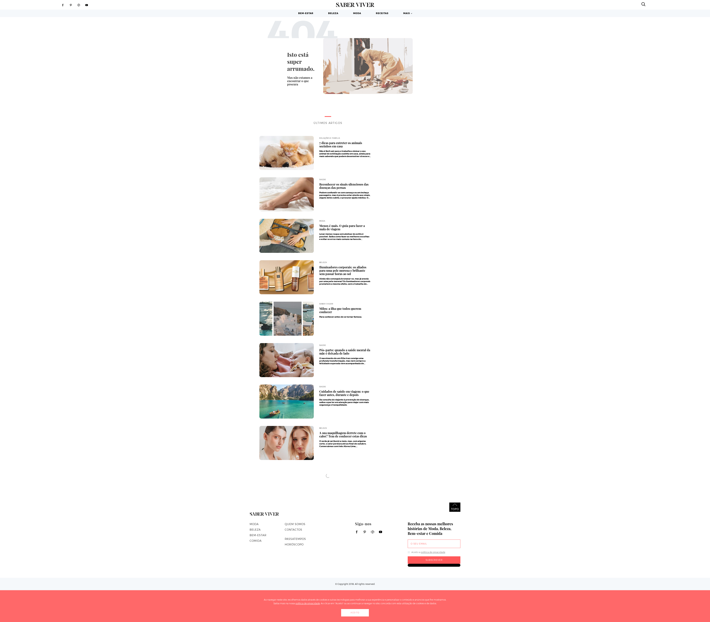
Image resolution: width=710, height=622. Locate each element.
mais (406, 13)
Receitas (382, 13)
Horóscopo (294, 544)
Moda (357, 13)
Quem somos (295, 524)
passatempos (295, 539)
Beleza (333, 13)
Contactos (293, 529)
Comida (256, 540)
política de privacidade (433, 552)
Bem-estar (305, 13)
